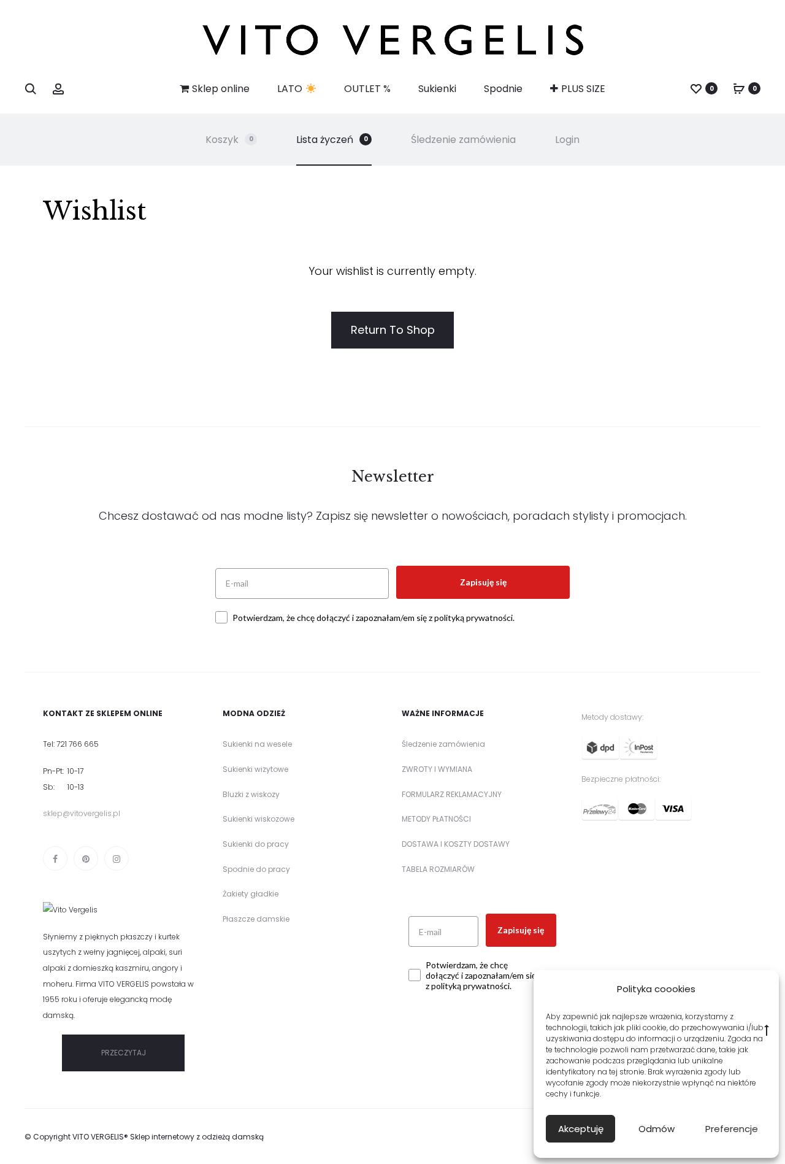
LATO (291, 89)
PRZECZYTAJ (123, 1052)
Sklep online (221, 89)
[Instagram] (116, 858)
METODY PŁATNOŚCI (436, 819)
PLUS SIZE (583, 89)
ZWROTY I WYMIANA (437, 769)
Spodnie (503, 89)
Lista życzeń (332, 140)
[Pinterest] (86, 858)
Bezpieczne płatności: (621, 779)
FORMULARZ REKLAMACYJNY (452, 794)
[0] (696, 88)
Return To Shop (393, 329)
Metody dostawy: (612, 717)
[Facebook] (55, 858)
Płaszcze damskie (256, 919)
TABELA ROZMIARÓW (438, 869)
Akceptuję (580, 1128)
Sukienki (437, 89)
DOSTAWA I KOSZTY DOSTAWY (456, 844)
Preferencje (731, 1128)
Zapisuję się (483, 582)
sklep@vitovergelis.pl (81, 813)
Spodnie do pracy (256, 869)
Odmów (656, 1128)
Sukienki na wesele (257, 744)
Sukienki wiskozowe (258, 819)
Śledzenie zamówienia (463, 140)
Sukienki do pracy (256, 844)
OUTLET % (367, 89)
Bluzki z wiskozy (251, 794)
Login (567, 140)
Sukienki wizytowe (255, 769)
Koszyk (229, 140)
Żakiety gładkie (250, 893)
